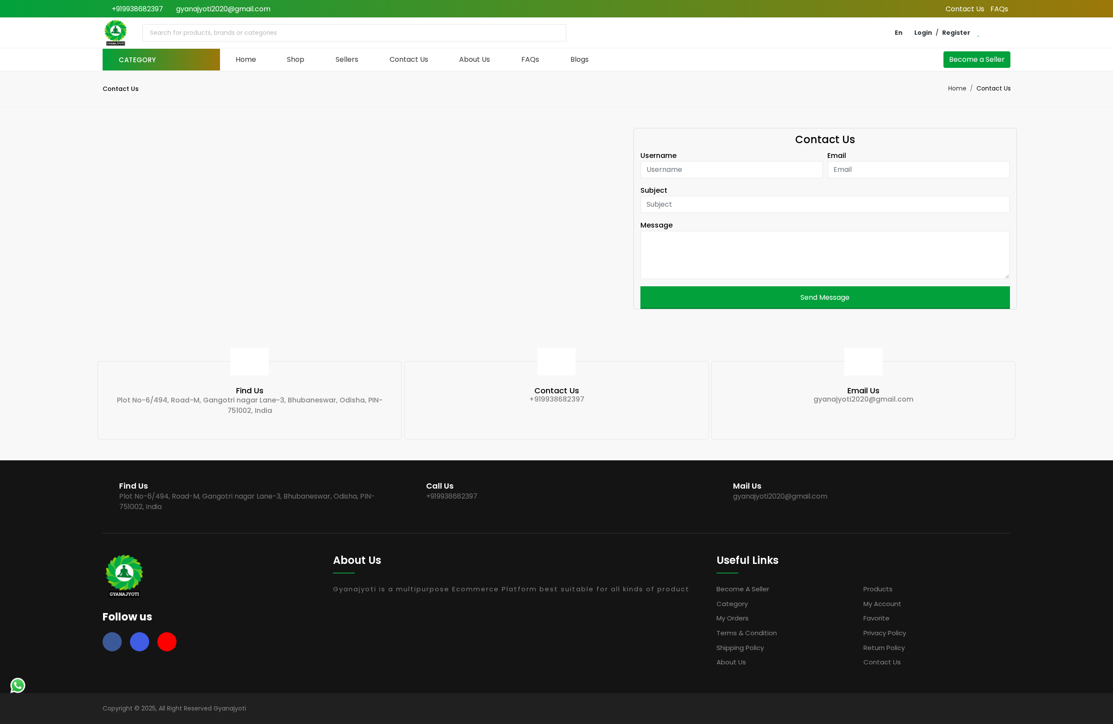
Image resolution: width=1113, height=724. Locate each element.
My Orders (732, 618)
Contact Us (965, 9)
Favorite (876, 618)
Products (878, 588)
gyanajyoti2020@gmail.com (222, 9)
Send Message (825, 297)
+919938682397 (136, 9)
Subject (653, 190)
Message (656, 225)
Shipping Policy (740, 647)
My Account (882, 603)
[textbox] (212, 32)
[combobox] (354, 33)
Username (658, 156)
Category (732, 603)
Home (246, 59)
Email (836, 156)
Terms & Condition (746, 632)
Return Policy (884, 647)
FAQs (999, 9)
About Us (474, 59)
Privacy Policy (884, 632)
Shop (295, 59)
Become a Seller (977, 59)
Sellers (347, 59)
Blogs (579, 59)
